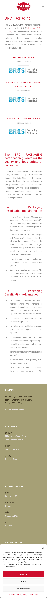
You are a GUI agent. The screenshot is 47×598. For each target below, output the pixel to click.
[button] (43, 547)
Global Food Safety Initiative (24, 371)
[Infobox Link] (23, 70)
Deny (23, 581)
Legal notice (33, 595)
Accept (23, 574)
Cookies (12, 595)
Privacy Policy (22, 595)
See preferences (23, 588)
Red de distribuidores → (15, 410)
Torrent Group (16, 217)
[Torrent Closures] (23, 6)
